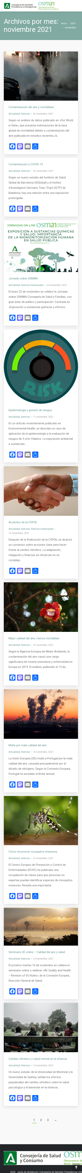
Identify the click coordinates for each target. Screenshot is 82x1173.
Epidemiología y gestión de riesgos (30, 410)
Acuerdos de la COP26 (23, 522)
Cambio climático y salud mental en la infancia (38, 1059)
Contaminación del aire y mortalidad (31, 107)
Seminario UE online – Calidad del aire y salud (37, 952)
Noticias (25, 113)
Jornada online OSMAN (23, 278)
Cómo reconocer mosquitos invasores (33, 851)
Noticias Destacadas (32, 285)
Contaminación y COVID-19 (26, 164)
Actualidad (14, 113)
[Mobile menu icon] (76, 5)
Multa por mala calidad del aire (28, 745)
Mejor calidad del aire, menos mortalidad (34, 638)
